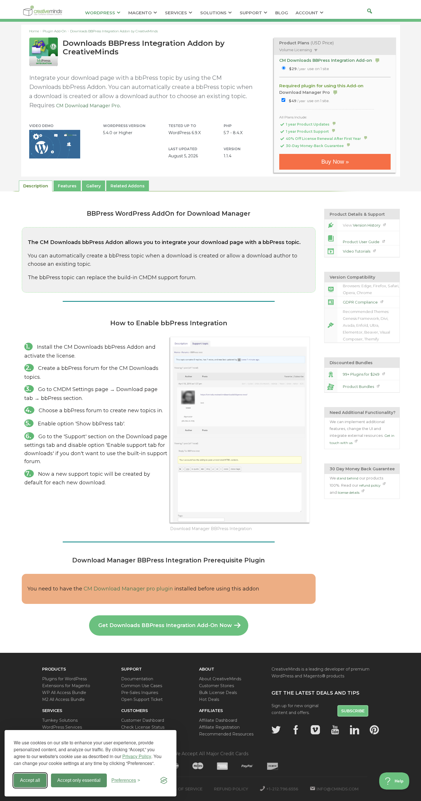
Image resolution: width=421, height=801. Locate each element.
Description (35, 186)
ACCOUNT (307, 13)
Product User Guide (361, 241)
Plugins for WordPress (64, 678)
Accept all (30, 780)
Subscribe (353, 710)
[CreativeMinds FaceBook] (295, 729)
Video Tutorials (357, 251)
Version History (367, 225)
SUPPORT (251, 13)
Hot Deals (209, 699)
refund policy (370, 485)
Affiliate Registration (219, 727)
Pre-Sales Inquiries (139, 692)
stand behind (347, 478)
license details (349, 492)
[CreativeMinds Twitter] (276, 729)
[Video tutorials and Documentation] (331, 251)
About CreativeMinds (220, 678)
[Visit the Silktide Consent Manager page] (163, 780)
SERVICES (176, 13)
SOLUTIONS (213, 13)
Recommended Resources (226, 734)
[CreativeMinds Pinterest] (374, 729)
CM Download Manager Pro (88, 105)
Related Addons (128, 186)
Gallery (93, 186)
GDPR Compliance (361, 302)
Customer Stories (216, 685)
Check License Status (142, 727)
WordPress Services (62, 727)
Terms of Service (182, 789)
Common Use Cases (141, 685)
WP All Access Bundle (64, 692)
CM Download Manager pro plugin (128, 589)
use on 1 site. (309, 100)
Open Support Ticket (142, 699)
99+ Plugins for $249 (361, 374)
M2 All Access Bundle (63, 699)
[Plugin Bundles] (331, 386)
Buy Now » (335, 161)
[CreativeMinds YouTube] (335, 729)
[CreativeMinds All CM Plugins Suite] (331, 374)
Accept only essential (79, 780)
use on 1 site (309, 68)
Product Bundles (359, 386)
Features (67, 186)
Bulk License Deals (218, 692)
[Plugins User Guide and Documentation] (331, 238)
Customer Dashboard (142, 720)
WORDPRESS (100, 13)
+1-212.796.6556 (282, 789)
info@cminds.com (337, 789)
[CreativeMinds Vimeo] (315, 729)
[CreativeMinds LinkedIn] (354, 729)
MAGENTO (140, 13)
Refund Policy (231, 789)
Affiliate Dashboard (218, 720)
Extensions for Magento (66, 685)
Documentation (137, 678)
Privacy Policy (136, 756)
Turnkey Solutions (60, 720)
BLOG (281, 13)
